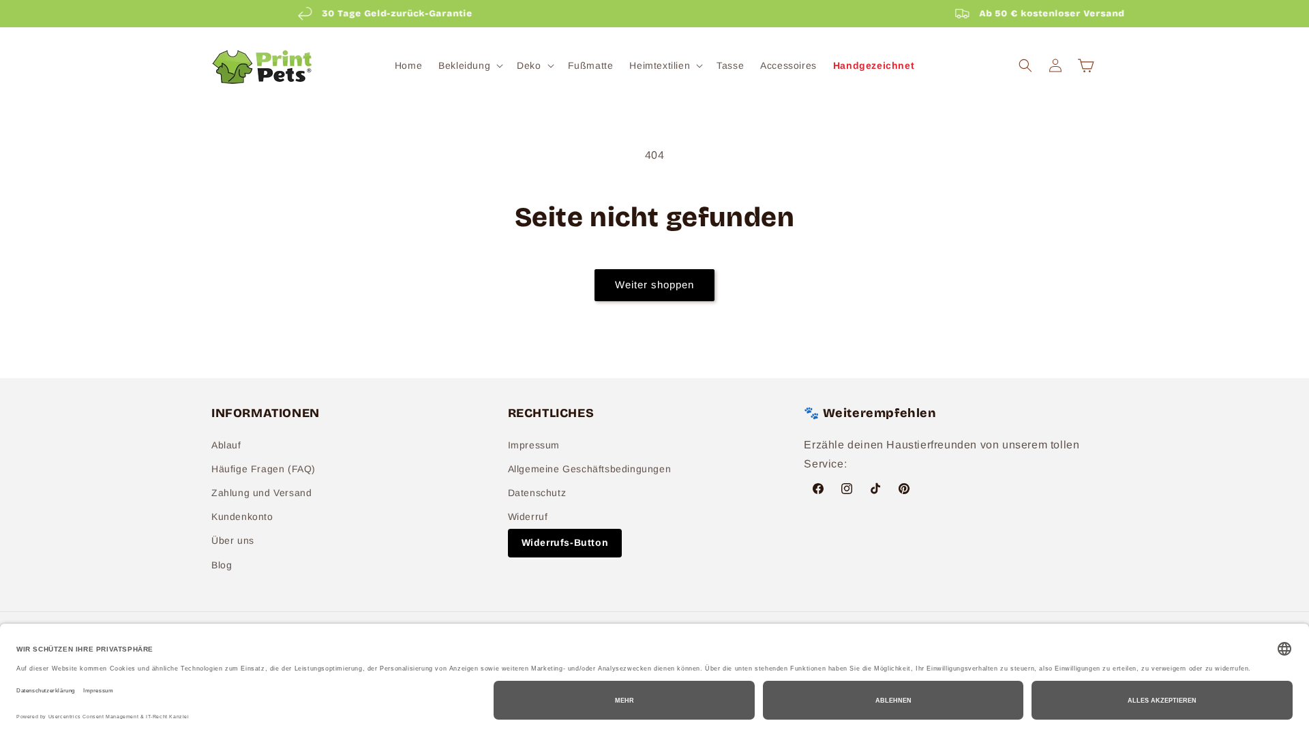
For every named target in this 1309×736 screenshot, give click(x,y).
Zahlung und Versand (261, 492)
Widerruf (528, 516)
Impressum (534, 445)
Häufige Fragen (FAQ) (263, 468)
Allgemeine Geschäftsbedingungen (590, 468)
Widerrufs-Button (565, 542)
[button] (469, 65)
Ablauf (226, 445)
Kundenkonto (242, 516)
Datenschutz (537, 492)
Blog (221, 564)
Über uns (232, 540)
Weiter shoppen (654, 284)
